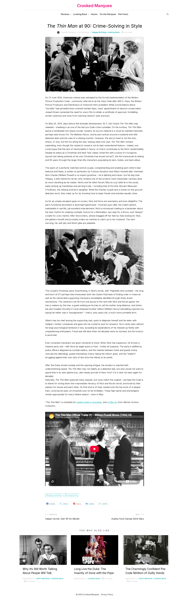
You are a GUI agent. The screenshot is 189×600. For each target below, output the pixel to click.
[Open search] (167, 14)
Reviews (65, 14)
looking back (71, 495)
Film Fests (123, 14)
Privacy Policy (107, 594)
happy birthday (54, 495)
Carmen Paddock (68, 32)
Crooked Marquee (94, 5)
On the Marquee (108, 14)
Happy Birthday (99, 32)
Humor (94, 14)
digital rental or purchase (89, 402)
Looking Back (80, 14)
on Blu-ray (112, 402)
